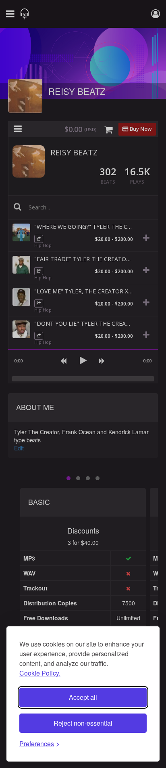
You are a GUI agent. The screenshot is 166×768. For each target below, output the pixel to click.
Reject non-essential (83, 723)
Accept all (83, 697)
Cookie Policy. (39, 673)
